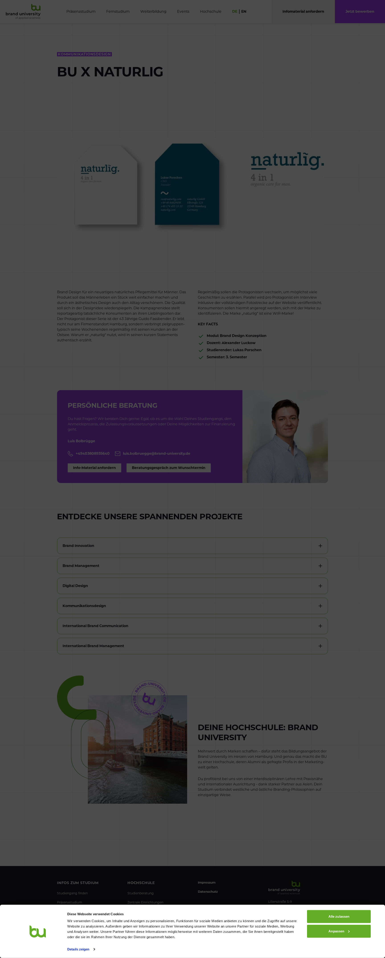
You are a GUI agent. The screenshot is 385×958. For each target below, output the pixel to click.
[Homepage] (23, 11)
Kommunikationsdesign (84, 606)
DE (234, 11)
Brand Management (81, 566)
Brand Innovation (78, 546)
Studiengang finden (72, 893)
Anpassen (336, 931)
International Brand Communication (95, 626)
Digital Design (75, 586)
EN (243, 11)
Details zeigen (78, 949)
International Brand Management (93, 646)
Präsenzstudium (69, 902)
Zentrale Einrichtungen (145, 902)
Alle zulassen (338, 916)
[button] (360, 11)
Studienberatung (140, 893)
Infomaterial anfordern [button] (303, 11)
